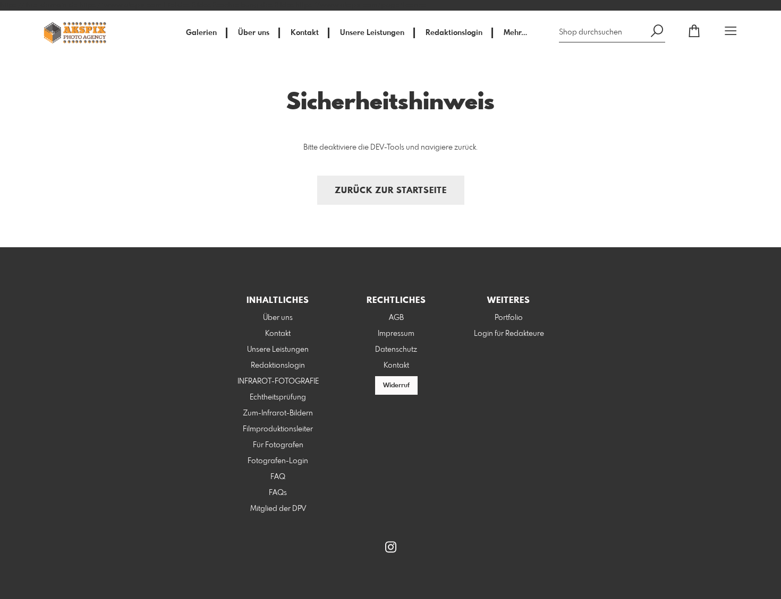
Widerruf (396, 386)
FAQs (278, 493)
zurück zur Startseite (391, 190)
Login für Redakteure (509, 333)
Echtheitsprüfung (278, 397)
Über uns (253, 33)
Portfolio (509, 318)
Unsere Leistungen (372, 33)
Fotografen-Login (278, 461)
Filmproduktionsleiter (278, 429)
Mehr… (515, 33)
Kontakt (305, 33)
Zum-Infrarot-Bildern (278, 413)
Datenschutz (396, 349)
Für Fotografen (278, 445)
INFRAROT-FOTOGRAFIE (278, 381)
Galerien (201, 33)
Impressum (396, 333)
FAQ (277, 477)
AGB (396, 318)
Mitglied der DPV (278, 509)
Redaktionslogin (454, 33)
